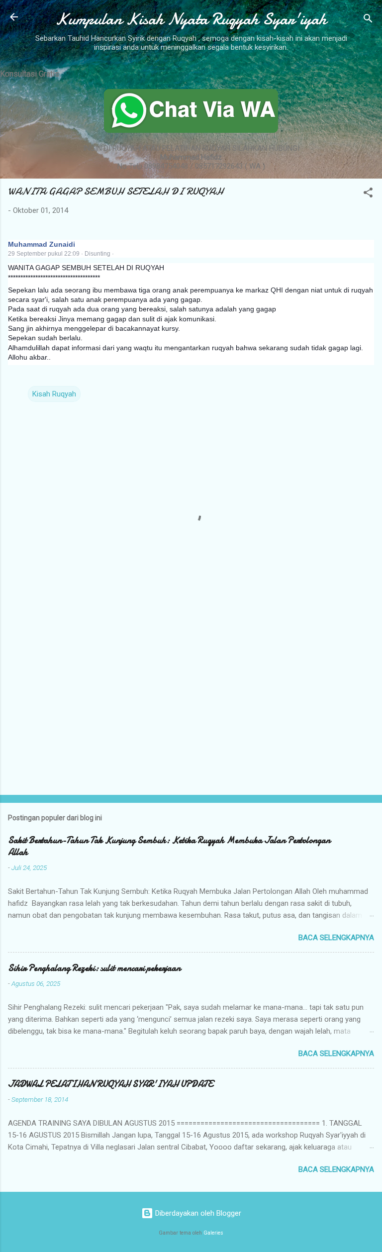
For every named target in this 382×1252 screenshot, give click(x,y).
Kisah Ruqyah (54, 393)
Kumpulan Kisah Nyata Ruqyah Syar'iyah (191, 19)
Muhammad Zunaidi (41, 244)
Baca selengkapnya (336, 937)
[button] (368, 194)
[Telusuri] (368, 20)
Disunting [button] (97, 253)
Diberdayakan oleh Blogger (197, 1213)
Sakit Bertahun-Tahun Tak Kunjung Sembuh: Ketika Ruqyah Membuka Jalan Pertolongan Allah (169, 846)
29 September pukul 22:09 (44, 253)
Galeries (213, 1233)
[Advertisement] (191, 709)
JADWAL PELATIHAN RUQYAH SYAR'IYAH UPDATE (110, 1084)
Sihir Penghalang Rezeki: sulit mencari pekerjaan (94, 968)
